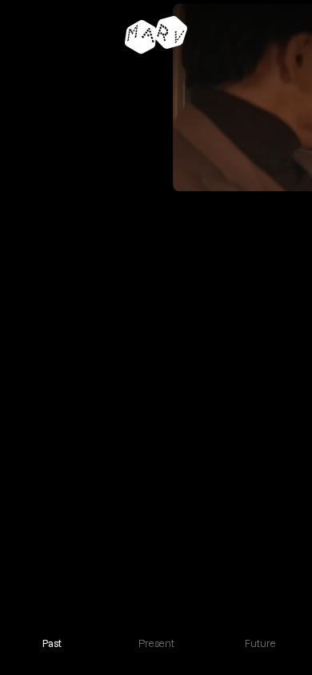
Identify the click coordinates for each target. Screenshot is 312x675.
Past (52, 643)
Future (260, 643)
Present (156, 643)
